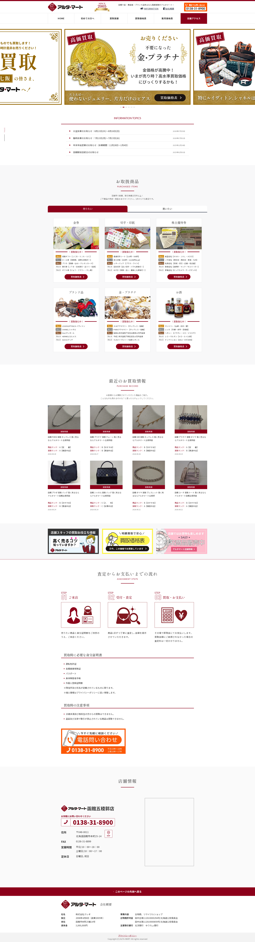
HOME (61, 18)
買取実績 (114, 18)
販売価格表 (167, 18)
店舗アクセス (194, 18)
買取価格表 (140, 18)
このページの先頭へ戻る (128, 891)
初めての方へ (87, 18)
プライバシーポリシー (127, 935)
